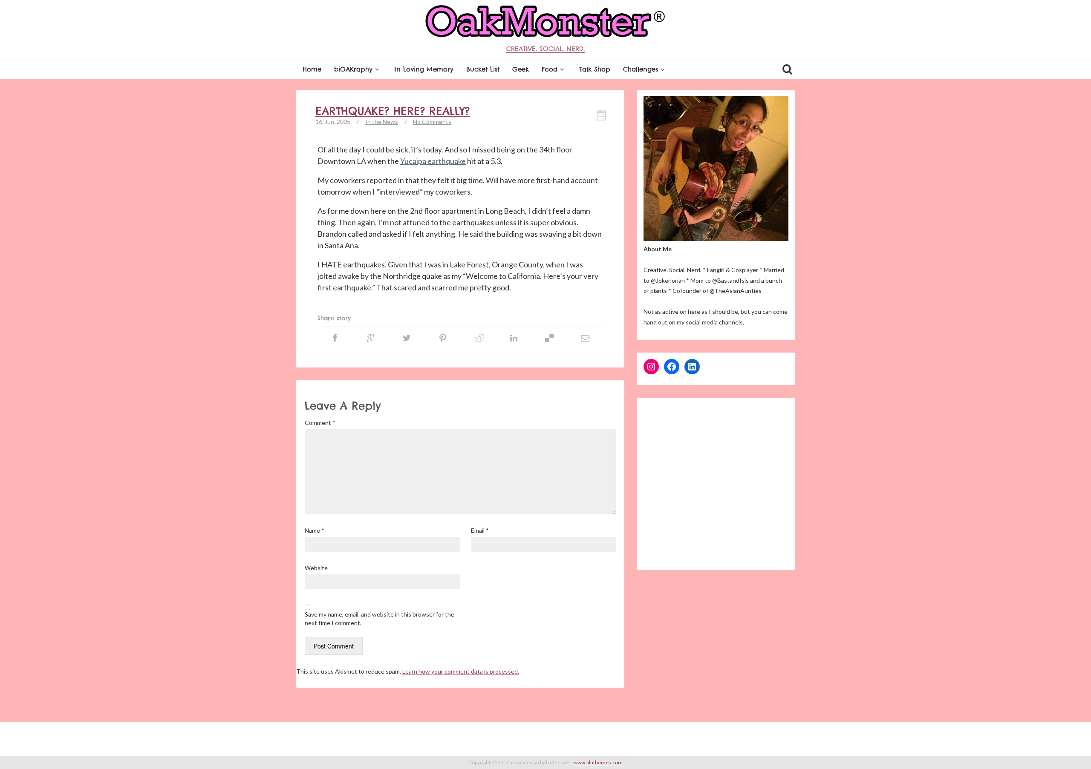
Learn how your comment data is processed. (460, 671)
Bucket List (482, 69)
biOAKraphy (353, 69)
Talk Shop (594, 69)
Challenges (640, 69)
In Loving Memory (423, 69)
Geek (520, 69)
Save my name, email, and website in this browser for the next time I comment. (379, 618)
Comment (320, 422)
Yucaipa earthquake (433, 161)
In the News (381, 121)
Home (312, 69)
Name (314, 530)
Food (549, 69)
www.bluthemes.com (598, 762)
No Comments (432, 121)
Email (480, 530)
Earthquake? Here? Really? (392, 111)
